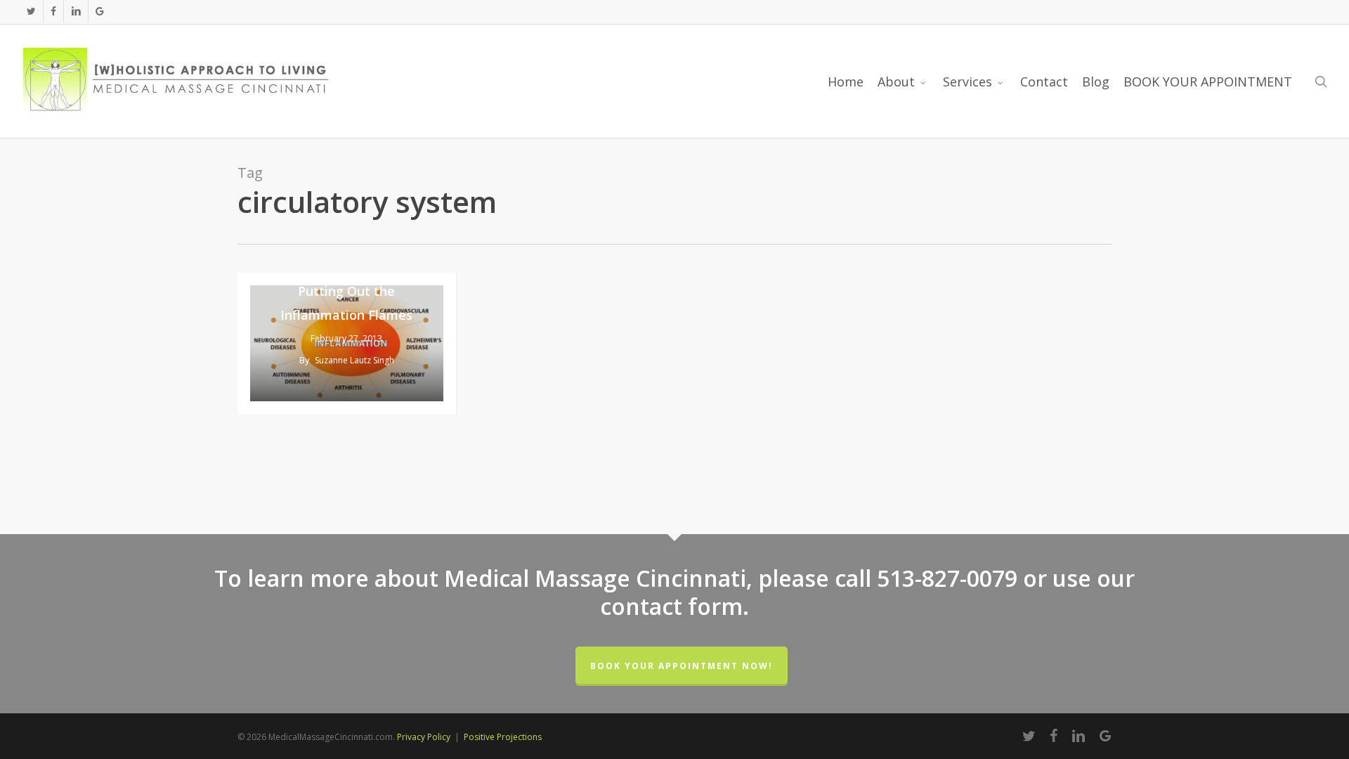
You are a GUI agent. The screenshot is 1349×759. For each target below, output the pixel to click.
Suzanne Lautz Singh (354, 360)
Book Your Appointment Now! (681, 666)
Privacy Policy (423, 737)
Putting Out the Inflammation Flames (346, 303)
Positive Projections (503, 737)
